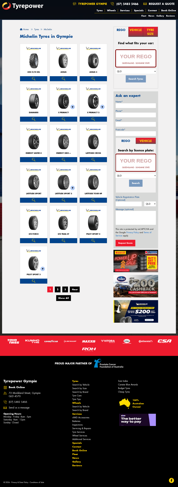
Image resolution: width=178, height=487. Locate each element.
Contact (152, 10)
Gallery (160, 15)
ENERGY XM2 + (63, 153)
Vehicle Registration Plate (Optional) (127, 198)
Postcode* (120, 129)
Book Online (168, 10)
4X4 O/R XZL (33, 72)
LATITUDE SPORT (33, 193)
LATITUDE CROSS (93, 153)
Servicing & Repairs (81, 428)
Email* (119, 120)
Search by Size (79, 388)
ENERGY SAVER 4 (34, 153)
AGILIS (63, 72)
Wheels (111, 10)
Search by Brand (80, 392)
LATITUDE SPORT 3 (63, 193)
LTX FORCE (34, 234)
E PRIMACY (63, 112)
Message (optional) (125, 209)
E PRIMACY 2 (93, 112)
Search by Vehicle (80, 384)
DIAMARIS (33, 112)
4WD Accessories (80, 417)
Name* (119, 101)
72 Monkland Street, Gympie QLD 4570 (24, 394)
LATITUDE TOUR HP (93, 193)
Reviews (170, 15)
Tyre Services (78, 432)
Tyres (100, 10)
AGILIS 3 (93, 72)
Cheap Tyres (124, 391)
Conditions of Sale (37, 482)
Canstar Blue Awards (128, 384)
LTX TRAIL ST (63, 234)
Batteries (76, 421)
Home (25, 29)
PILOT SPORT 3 (34, 274)
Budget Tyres (124, 388)
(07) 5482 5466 (127, 4)
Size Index (123, 381)
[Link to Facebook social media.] (171, 480)
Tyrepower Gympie (92, 4)
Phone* (119, 111)
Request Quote (125, 243)
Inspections (77, 424)
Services (125, 10)
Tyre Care (76, 395)
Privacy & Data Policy (19, 482)
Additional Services (81, 439)
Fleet (143, 15)
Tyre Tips (76, 399)
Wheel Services (79, 435)
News (151, 15)
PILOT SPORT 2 (93, 234)
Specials (139, 10)
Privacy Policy (132, 232)
